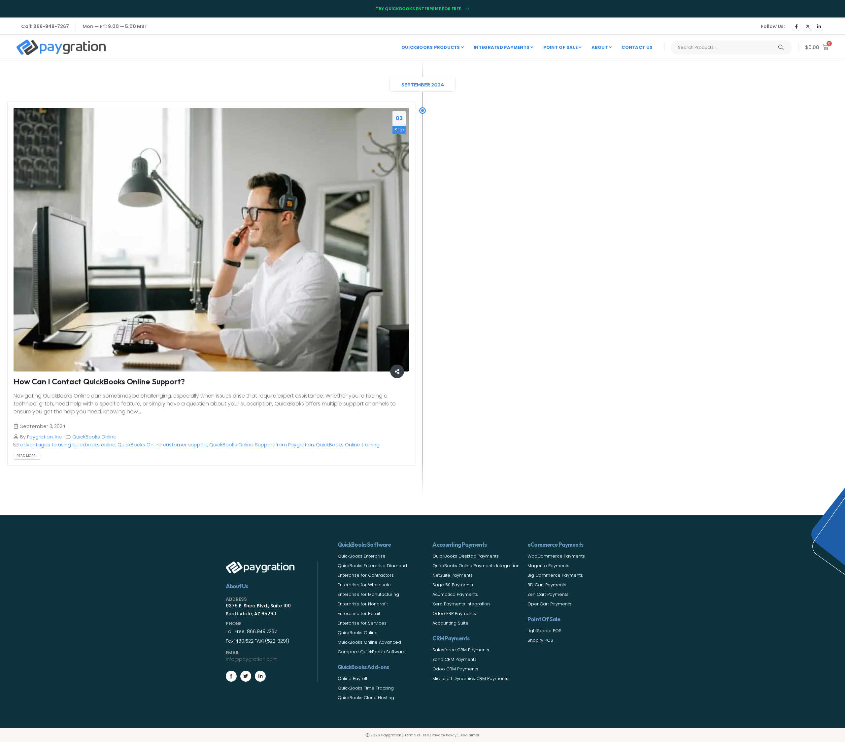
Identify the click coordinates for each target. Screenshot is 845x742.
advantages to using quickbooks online (68, 444)
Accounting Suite (450, 623)
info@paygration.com (252, 659)
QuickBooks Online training (348, 444)
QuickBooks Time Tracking (366, 688)
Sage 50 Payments (452, 585)
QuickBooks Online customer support (162, 444)
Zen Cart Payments (547, 594)
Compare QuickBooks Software (372, 652)
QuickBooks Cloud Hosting (366, 697)
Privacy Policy (444, 735)
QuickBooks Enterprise (362, 556)
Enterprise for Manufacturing (368, 594)
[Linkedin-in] (260, 676)
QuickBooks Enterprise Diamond (372, 566)
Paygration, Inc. (45, 437)
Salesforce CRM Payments (460, 650)
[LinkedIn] (819, 26)
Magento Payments (548, 566)
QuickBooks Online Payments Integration (476, 566)
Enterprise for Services (362, 623)
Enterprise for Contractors (366, 575)
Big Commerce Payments (555, 575)
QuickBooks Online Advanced (369, 642)
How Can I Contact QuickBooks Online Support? (99, 381)
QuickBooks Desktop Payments (465, 556)
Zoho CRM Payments (454, 659)
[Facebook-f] (231, 676)
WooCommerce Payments (556, 556)
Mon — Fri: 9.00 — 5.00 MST (115, 26)
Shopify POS (540, 640)
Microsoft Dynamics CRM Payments (470, 678)
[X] (807, 26)
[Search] (781, 47)
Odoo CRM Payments (455, 669)
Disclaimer (469, 735)
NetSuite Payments (452, 575)
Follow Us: (773, 26)
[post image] (211, 239)
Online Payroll (352, 678)
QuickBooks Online (94, 437)
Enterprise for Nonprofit (363, 604)
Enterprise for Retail (359, 613)
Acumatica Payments (455, 594)
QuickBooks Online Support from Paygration (261, 444)
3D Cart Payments (546, 585)
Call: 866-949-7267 (45, 26)
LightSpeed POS (544, 631)
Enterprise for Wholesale (364, 585)
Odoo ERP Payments (454, 613)
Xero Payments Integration (461, 604)
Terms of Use (416, 735)
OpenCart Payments (549, 604)
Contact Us (637, 47)
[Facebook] (796, 26)
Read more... (27, 455)
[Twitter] (245, 676)
